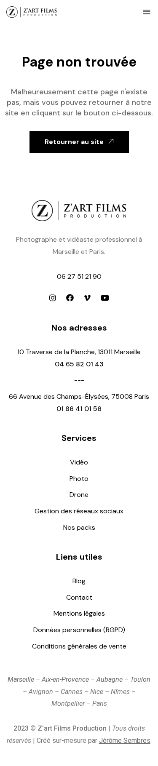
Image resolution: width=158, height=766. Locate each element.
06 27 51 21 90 (79, 276)
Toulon (140, 679)
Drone (79, 494)
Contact (79, 597)
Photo (79, 478)
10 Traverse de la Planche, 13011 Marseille (79, 351)
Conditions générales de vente (79, 646)
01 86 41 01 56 (79, 408)
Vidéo (79, 462)
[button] (146, 12)
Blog (79, 581)
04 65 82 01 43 (79, 364)
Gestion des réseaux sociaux (79, 511)
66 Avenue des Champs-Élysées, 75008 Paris (79, 396)
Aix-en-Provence (65, 679)
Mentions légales (79, 613)
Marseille (21, 679)
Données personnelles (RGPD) (79, 629)
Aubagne (109, 679)
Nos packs (79, 527)
